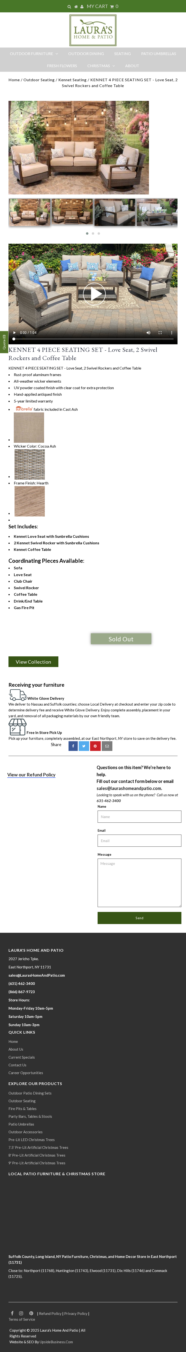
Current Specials (21, 1057)
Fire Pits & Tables (22, 1108)
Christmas (98, 65)
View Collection (33, 662)
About (132, 65)
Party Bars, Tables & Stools (30, 1116)
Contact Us (17, 1065)
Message (104, 854)
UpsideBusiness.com (56, 1342)
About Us (15, 1049)
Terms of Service (21, 1319)
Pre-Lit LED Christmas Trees (31, 1139)
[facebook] (73, 746)
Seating (122, 53)
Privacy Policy (75, 1313)
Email (102, 830)
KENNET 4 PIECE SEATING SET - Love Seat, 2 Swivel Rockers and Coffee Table (82, 354)
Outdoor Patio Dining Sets (30, 1093)
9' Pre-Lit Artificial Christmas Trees (36, 1163)
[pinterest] (95, 746)
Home (14, 79)
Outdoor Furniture (31, 53)
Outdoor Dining (86, 53)
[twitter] (84, 746)
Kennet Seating (72, 79)
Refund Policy (50, 1313)
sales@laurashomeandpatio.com (129, 788)
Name (102, 806)
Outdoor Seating (39, 79)
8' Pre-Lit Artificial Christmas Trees (36, 1155)
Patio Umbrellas (158, 53)
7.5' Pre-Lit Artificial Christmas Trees (38, 1147)
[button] (87, 233)
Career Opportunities (25, 1072)
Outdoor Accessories (25, 1132)
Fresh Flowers (62, 65)
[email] (107, 746)
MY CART (102, 6)
